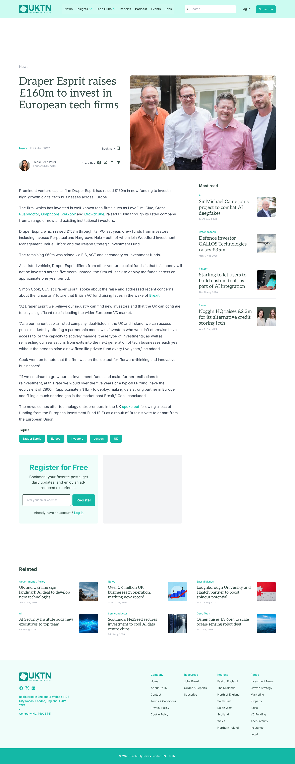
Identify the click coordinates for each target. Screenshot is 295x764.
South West (224, 707)
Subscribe (266, 9)
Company (157, 674)
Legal (254, 734)
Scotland (223, 714)
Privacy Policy (160, 707)
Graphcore (50, 214)
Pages (255, 674)
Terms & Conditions (163, 701)
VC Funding (258, 714)
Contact (156, 694)
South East (224, 701)
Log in (246, 9)
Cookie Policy (159, 714)
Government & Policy (32, 581)
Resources (191, 674)
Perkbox (69, 214)
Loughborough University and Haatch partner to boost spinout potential (224, 592)
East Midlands (205, 581)
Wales (221, 721)
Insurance (257, 727)
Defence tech (207, 231)
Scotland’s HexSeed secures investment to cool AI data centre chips (132, 624)
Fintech (203, 268)
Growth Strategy (261, 688)
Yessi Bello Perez (45, 162)
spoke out (130, 406)
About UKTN (159, 688)
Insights (82, 9)
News (68, 9)
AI (200, 195)
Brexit (154, 295)
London (99, 438)
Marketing (257, 694)
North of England (228, 694)
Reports (125, 9)
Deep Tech (203, 613)
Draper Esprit (32, 438)
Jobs (168, 9)
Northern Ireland (228, 727)
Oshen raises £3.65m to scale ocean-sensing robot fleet (223, 622)
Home (154, 681)
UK (116, 438)
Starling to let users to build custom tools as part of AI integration (222, 280)
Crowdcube (94, 214)
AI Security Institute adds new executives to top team (46, 622)
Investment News (262, 681)
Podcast (141, 9)
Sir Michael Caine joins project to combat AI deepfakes (224, 207)
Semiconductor (117, 613)
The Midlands (226, 688)
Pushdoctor (29, 214)
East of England (227, 681)
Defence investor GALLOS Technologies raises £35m (223, 244)
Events (156, 9)
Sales (254, 707)
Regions (222, 674)
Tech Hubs (104, 9)
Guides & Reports (195, 688)
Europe (55, 438)
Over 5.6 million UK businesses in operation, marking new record (129, 592)
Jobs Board (191, 681)
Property (256, 701)
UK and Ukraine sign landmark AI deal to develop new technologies (44, 592)
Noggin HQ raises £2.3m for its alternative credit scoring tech (225, 317)
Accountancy (259, 721)
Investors (77, 438)
